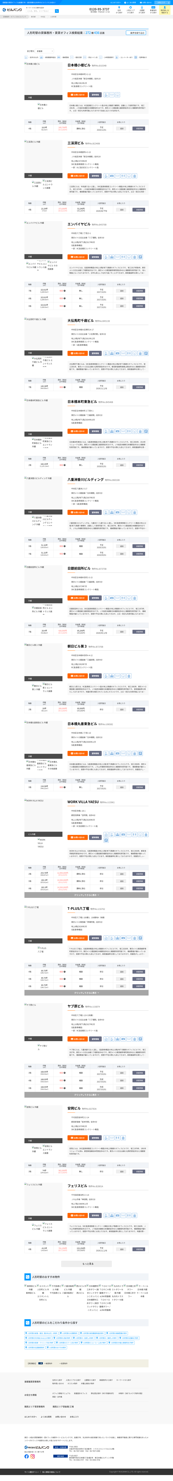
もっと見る (88, 1264)
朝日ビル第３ (77, 646)
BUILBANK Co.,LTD (126, 1471)
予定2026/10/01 (101, 546)
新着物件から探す (153, 11)
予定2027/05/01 (101, 787)
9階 (29, 306)
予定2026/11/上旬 (101, 387)
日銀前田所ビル (79, 568)
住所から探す (119, 11)
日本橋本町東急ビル (82, 401)
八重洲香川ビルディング (86, 479)
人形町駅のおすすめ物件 (57, 1347)
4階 (29, 128)
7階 (29, 290)
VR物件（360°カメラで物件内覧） (131, 1393)
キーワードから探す (123, 1380)
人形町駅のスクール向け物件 (68, 1343)
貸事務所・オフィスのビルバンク (14, 17)
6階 (29, 986)
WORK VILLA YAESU (83, 801)
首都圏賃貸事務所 (32, 1381)
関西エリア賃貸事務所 (34, 1406)
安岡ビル (74, 1108)
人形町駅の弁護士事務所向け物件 (122, 1343)
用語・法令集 (57, 1396)
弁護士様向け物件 (87, 1383)
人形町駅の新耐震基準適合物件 (93, 1333)
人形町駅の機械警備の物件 (118, 1333)
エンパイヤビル (79, 224)
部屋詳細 (139, 128)
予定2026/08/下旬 (101, 209)
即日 (101, 709)
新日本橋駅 (88, 78)
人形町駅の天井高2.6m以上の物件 (39, 1338)
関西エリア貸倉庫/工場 (63, 1406)
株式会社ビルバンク (37, 1447)
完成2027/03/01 (101, 1080)
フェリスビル (77, 1185)
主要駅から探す (142, 11)
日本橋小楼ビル (79, 65)
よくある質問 (131, 2)
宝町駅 (84, 815)
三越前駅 (90, 415)
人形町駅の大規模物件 (69, 1333)
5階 (29, 546)
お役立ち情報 (30, 1394)
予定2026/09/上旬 (101, 631)
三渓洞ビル (76, 142)
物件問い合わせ (58, 1383)
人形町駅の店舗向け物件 (130, 1338)
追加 (121, 128)
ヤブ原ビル (76, 1006)
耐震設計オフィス (80, 1393)
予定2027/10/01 (101, 290)
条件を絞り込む (137, 32)
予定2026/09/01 (101, 553)
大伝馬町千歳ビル (81, 320)
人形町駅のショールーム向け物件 (94, 1343)
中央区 (43, 17)
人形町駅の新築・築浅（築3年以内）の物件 (42, 1333)
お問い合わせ (147, 2)
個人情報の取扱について (51, 1472)
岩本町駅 (85, 1121)
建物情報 (95, 94)
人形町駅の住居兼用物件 (35, 1347)
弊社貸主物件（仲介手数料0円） (103, 1393)
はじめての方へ (115, 2)
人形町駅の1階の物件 (63, 1338)
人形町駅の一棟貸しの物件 (107, 1338)
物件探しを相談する (165, 11)
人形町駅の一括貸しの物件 (84, 1338)
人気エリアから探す (131, 11)
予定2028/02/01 (101, 464)
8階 (29, 298)
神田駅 (84, 1199)
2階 (29, 465)
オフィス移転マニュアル (61, 1393)
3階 (29, 1072)
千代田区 (74, 1117)
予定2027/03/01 (101, 1072)
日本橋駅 (90, 493)
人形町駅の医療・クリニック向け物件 (40, 1343)
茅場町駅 (90, 922)
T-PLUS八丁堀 (78, 908)
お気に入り (163, 2)
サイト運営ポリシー (31, 1472)
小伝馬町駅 (93, 334)
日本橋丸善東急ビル (82, 723)
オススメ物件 (72, 1383)
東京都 (33, 17)
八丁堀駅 (92, 237)
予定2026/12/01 (101, 128)
